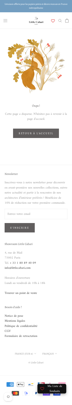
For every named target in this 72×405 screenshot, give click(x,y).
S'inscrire (19, 228)
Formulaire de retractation (21, 336)
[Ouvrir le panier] (67, 20)
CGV (8, 331)
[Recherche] (60, 20)
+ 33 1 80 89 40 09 (23, 263)
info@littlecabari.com (18, 268)
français (48, 353)
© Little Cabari (36, 362)
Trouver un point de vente (21, 293)
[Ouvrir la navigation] (5, 20)
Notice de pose (14, 316)
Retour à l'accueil (36, 133)
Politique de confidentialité (21, 326)
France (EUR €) (24, 353)
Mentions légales (15, 321)
